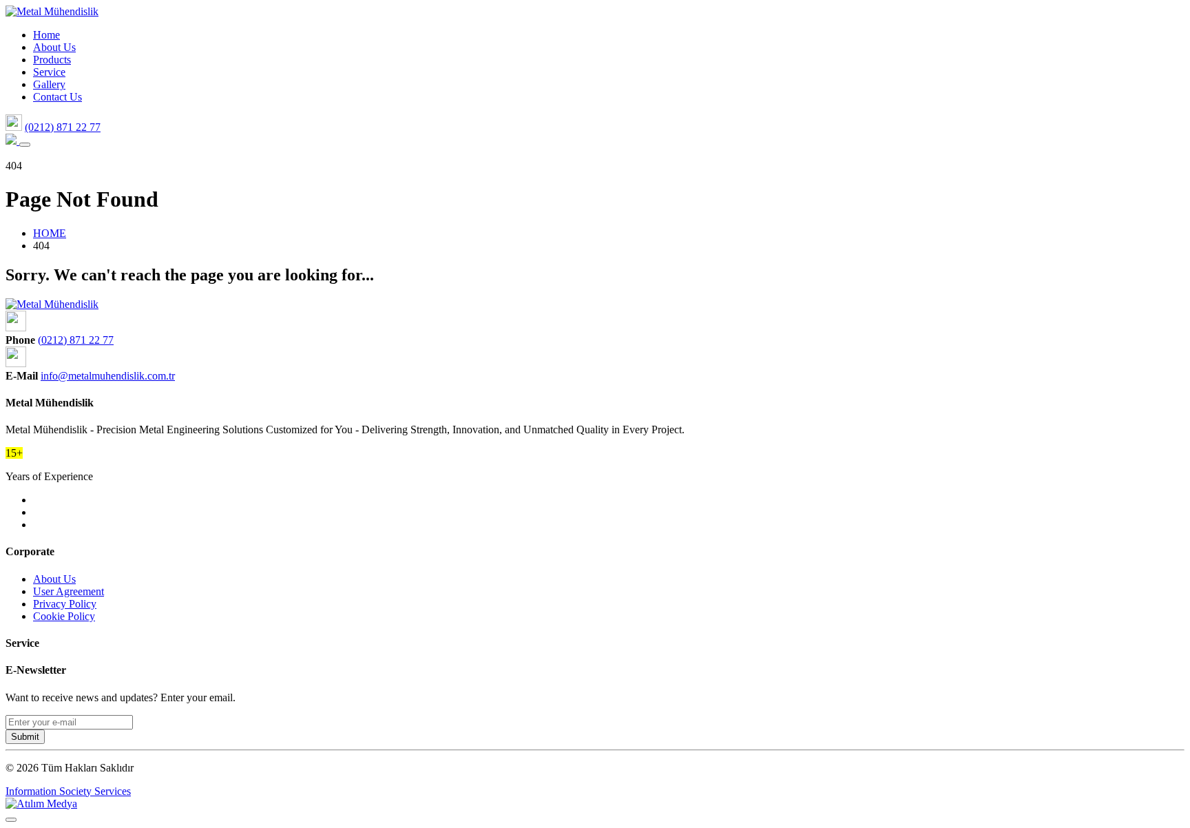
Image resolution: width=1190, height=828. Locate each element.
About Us (54, 47)
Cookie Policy (64, 616)
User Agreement (68, 591)
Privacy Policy (64, 604)
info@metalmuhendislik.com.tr (108, 376)
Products (52, 59)
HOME (49, 233)
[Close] (11, 820)
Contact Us (57, 97)
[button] (24, 145)
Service (49, 72)
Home (46, 35)
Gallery (49, 84)
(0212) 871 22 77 (63, 127)
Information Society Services (68, 791)
